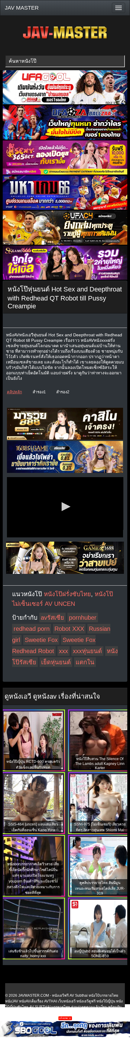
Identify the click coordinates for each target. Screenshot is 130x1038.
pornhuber (82, 617)
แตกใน (85, 662)
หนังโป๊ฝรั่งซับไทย (67, 594)
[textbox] (65, 61)
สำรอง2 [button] (62, 392)
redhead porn (32, 628)
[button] (65, 506)
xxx (63, 651)
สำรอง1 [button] (39, 392)
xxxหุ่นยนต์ (87, 651)
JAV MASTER (22, 8)
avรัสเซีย (52, 617)
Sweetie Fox (41, 640)
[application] (65, 507)
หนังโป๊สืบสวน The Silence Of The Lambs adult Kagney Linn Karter (100, 763)
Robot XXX (69, 628)
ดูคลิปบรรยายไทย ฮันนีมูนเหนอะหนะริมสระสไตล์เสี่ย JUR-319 (100, 888)
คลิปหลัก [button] (14, 392)
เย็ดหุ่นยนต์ (56, 662)
